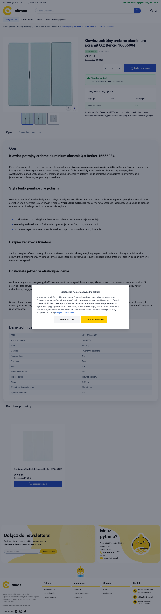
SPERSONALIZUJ (67, 319)
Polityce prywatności (64, 312)
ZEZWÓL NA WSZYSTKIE (94, 319)
